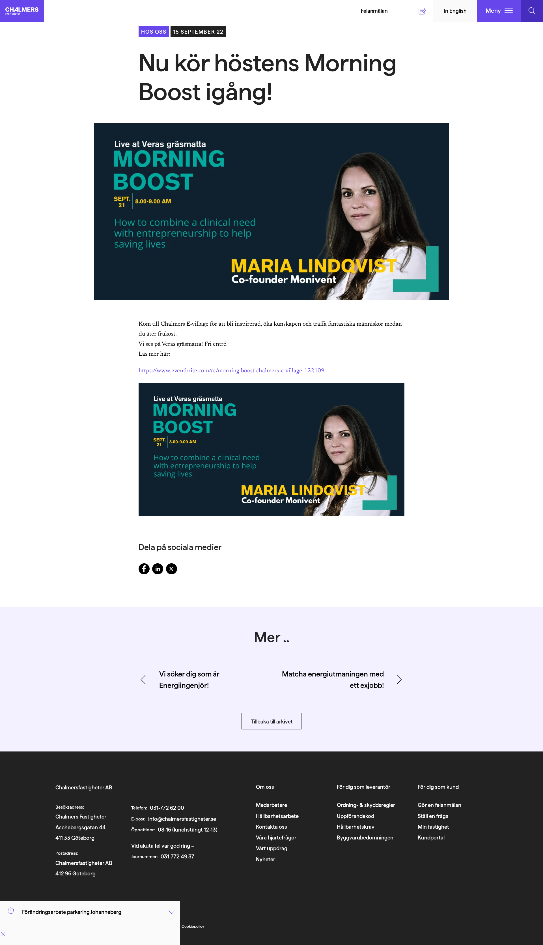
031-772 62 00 (167, 808)
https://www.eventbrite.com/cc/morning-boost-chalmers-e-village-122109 (231, 371)
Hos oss (153, 32)
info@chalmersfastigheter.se (182, 819)
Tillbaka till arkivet (271, 721)
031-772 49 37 (177, 856)
